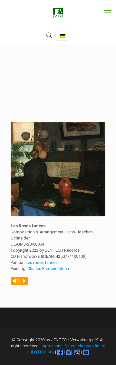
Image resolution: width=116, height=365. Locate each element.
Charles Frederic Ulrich (48, 268)
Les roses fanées (41, 262)
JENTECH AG (41, 352)
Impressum (51, 345)
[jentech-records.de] (58, 12)
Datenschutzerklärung (84, 345)
